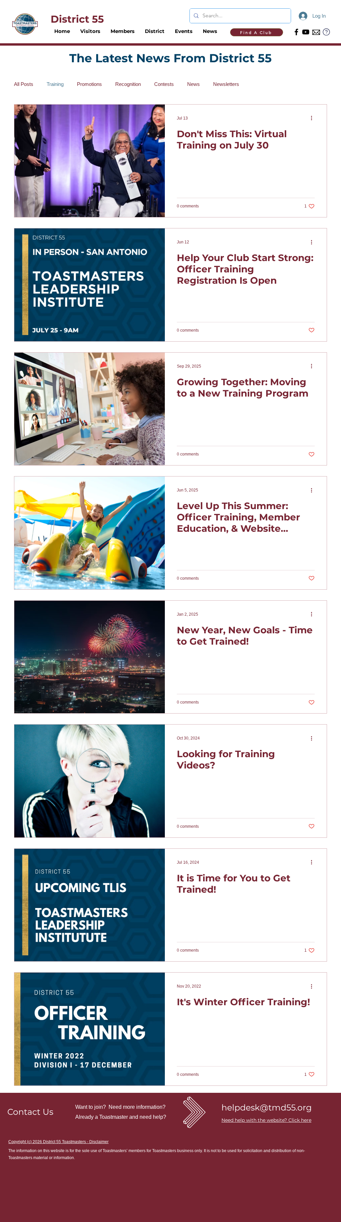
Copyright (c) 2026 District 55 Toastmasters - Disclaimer (58, 1141)
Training (55, 84)
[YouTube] (305, 32)
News (193, 84)
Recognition (128, 84)
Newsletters (226, 84)
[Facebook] (296, 32)
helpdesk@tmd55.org (266, 1107)
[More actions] (314, 118)
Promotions (89, 84)
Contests (164, 84)
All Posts (23, 84)
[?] (326, 31)
